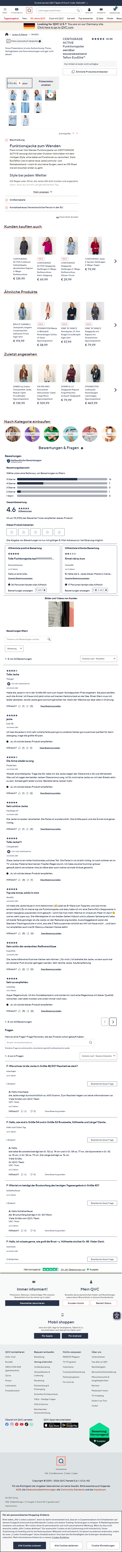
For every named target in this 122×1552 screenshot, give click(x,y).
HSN (7, 1502)
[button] (4, 11)
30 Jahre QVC (38, 18)
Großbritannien (57, 1473)
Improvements (11, 1506)
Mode (110, 18)
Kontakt (9, 1362)
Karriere (95, 1385)
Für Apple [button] (47, 1335)
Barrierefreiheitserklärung (104, 1372)
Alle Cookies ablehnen (66, 1545)
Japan (75, 1473)
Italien (68, 1473)
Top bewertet (85, 18)
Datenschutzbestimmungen (41, 1489)
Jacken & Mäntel (19, 34)
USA (46, 1473)
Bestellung (39, 1357)
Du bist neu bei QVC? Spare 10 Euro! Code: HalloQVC (60, 2)
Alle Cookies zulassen (29, 1545)
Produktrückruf (12, 1390)
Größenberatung (42, 1367)
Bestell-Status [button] (103, 1303)
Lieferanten (10, 1385)
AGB (18, 1489)
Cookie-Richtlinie (60, 1537)
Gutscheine (68, 1367)
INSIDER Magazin (71, 1357)
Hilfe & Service (41, 1404)
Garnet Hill (41, 1502)
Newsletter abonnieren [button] (32, 1303)
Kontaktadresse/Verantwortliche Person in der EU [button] (36, 207)
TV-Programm (69, 1362)
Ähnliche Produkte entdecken (92, 71)
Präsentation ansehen (46, 83)
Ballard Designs (17, 1502)
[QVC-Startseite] (6, 34)
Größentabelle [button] (17, 199)
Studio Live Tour (99, 1400)
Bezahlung (39, 1380)
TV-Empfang (98, 1395)
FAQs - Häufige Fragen (45, 1399)
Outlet (95, 1405)
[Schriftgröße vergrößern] (73, 133)
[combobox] (55, 10)
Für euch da (68, 1382)
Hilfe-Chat (10, 1357)
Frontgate (30, 1502)
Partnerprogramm (71, 1377)
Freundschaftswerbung (74, 1372)
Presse (8, 1380)
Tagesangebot (11, 18)
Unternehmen (98, 1357)
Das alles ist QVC (100, 1362)
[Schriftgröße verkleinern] (77, 133)
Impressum (100, 1489)
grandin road (53, 1502)
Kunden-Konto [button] (76, 1303)
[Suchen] (79, 10)
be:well (71, 18)
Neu (24, 18)
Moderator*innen (100, 1390)
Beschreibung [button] (17, 139)
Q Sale (99, 18)
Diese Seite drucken (68, 217)
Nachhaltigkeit (98, 1367)
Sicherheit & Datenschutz (46, 1394)
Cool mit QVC (56, 18)
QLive (8, 1375)
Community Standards (73, 1489)
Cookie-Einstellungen (103, 1545)
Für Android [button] (74, 1335)
